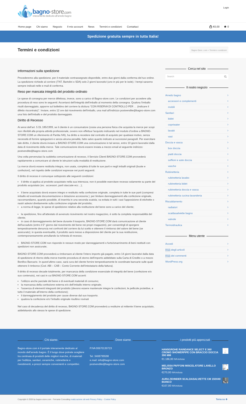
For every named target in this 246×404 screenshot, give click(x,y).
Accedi (169, 243)
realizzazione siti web (80, 399)
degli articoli (175, 249)
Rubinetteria (172, 171)
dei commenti (175, 255)
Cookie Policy (110, 399)
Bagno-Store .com (199, 50)
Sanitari (169, 112)
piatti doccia (175, 154)
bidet (171, 118)
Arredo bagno (173, 95)
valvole (172, 219)
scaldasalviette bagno (180, 213)
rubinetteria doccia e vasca (183, 189)
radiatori (172, 207)
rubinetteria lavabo (178, 177)
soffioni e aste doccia (180, 160)
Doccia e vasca (174, 142)
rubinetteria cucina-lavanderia (185, 195)
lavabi (171, 130)
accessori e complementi (182, 101)
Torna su (220, 399)
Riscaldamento (173, 201)
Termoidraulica (173, 225)
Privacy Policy (96, 399)
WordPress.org (173, 261)
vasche (172, 166)
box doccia (174, 148)
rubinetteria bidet (177, 183)
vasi (170, 136)
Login (226, 7)
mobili (171, 107)
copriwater (174, 124)
